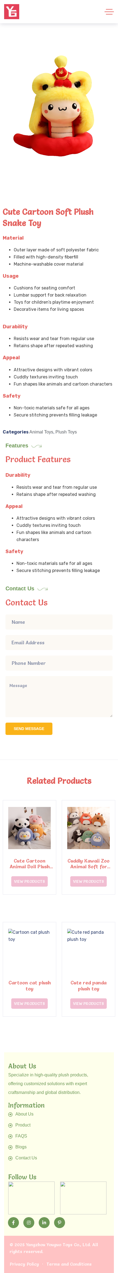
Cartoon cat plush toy (30, 985)
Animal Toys (41, 432)
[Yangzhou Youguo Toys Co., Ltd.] (11, 11)
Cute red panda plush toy (88, 985)
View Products (29, 881)
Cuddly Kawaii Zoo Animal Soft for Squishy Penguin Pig (89, 867)
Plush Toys (66, 432)
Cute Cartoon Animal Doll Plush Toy (30, 867)
